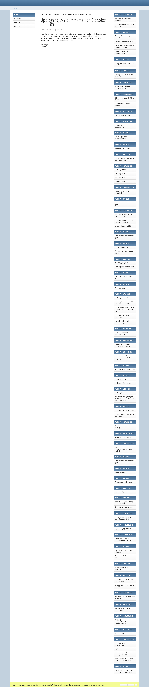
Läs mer (131, 685)
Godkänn (123, 685)
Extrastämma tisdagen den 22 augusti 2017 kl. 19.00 (124, 671)
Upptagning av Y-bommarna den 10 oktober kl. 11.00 (124, 358)
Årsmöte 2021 (120, 288)
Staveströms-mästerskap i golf (124, 462)
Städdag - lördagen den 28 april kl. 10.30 (124, 580)
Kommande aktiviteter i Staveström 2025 (123, 87)
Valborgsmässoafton (122, 298)
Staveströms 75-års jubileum (122, 568)
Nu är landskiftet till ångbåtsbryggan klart (122, 322)
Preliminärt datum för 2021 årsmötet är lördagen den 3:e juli (124, 309)
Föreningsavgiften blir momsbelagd (122, 192)
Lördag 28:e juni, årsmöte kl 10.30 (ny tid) (124, 76)
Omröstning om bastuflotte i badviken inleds (124, 46)
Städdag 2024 (120, 174)
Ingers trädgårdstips (122, 492)
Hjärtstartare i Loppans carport (123, 105)
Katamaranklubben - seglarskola (122, 609)
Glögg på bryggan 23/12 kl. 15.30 (124, 99)
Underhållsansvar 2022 (123, 247)
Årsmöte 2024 (120, 177)
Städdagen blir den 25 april (124, 410)
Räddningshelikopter (122, 115)
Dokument (18, 22)
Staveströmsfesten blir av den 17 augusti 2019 (124, 518)
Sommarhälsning (121, 379)
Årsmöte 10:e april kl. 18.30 (124, 507)
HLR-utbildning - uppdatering (120, 126)
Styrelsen (17, 18)
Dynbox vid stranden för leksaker (123, 551)
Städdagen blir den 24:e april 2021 (123, 316)
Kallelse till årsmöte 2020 (123, 383)
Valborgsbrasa (120, 393)
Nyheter (17, 26)
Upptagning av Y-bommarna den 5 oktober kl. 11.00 (124, 449)
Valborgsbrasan (121, 472)
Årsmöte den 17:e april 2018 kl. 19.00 (125, 598)
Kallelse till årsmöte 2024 (123, 148)
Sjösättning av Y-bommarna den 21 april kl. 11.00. (125, 586)
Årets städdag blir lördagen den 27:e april (124, 503)
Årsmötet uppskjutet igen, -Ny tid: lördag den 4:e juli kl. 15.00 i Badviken (124, 399)
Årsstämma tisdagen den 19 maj (124, 427)
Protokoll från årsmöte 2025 (125, 42)
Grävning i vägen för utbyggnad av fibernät (123, 539)
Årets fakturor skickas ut (123, 482)
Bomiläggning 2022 (121, 263)
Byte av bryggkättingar (123, 529)
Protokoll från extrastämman (120, 644)
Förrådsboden (120, 181)
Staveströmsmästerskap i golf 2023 (124, 204)
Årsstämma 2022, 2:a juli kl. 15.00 (124, 252)
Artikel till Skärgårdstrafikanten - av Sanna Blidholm (124, 622)
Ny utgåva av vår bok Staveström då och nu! (123, 345)
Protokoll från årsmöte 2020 (125, 369)
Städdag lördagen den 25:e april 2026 (124, 25)
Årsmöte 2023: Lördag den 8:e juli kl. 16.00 (124, 215)
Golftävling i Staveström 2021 (123, 277)
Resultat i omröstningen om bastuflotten (124, 37)
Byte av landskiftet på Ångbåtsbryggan (122, 334)
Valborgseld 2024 (121, 170)
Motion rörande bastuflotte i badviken (124, 64)
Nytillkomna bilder (121, 649)
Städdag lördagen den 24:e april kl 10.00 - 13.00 (124, 303)
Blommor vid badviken (123, 437)
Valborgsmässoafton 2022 (124, 267)
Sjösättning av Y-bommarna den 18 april (125, 415)
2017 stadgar (119, 633)
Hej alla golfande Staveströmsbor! (121, 138)
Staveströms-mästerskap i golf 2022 (124, 237)
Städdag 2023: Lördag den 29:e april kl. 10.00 (124, 221)
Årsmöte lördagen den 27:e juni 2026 (124, 19)
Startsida (16, 8)
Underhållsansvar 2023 (123, 226)
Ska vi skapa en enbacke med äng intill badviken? (124, 659)
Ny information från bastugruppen (122, 52)
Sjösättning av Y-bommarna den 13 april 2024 (125, 159)
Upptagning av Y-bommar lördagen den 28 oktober (124, 654)
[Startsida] (43, 14)
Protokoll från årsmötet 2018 (123, 557)
